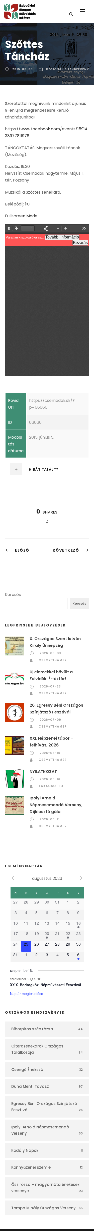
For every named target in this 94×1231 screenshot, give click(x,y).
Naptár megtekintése (26, 993)
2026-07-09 (50, 719)
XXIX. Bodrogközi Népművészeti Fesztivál (45, 984)
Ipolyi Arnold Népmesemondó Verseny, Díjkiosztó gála (56, 805)
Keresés (13, 594)
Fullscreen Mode (21, 216)
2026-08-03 (50, 653)
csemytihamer (53, 660)
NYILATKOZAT (43, 771)
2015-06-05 (22, 69)
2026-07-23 (50, 686)
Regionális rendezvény (67, 69)
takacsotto (51, 786)
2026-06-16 (50, 753)
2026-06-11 (50, 819)
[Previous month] (13, 878)
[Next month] (81, 878)
